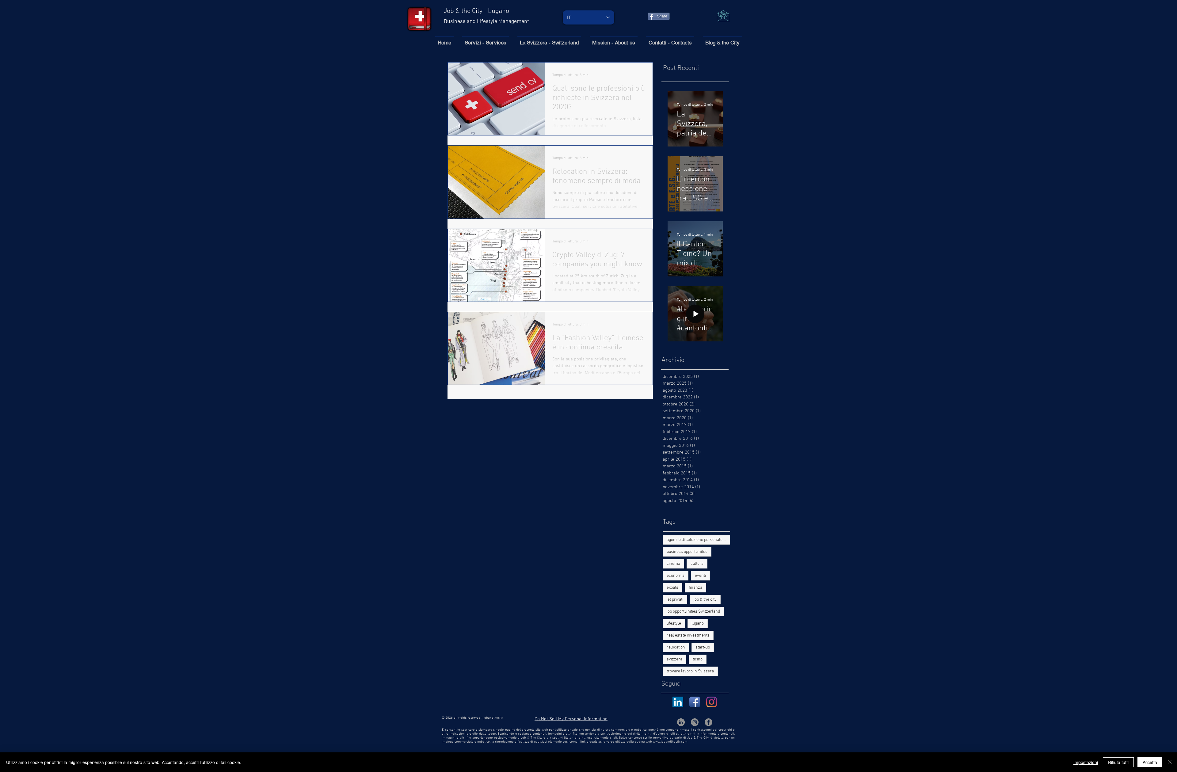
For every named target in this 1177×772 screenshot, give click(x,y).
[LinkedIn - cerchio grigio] (681, 722)
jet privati (675, 599)
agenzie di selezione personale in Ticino (698, 539)
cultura (697, 563)
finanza (695, 587)
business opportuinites (687, 551)
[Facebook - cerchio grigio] (708, 722)
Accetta (1150, 762)
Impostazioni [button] (1085, 762)
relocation (676, 647)
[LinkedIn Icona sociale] (677, 702)
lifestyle (674, 623)
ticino (698, 659)
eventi (700, 575)
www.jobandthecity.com (670, 742)
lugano (697, 623)
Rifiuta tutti (1118, 762)
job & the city (705, 599)
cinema (673, 563)
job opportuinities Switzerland (693, 611)
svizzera (674, 659)
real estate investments (688, 635)
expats (672, 587)
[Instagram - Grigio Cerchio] (695, 722)
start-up (702, 647)
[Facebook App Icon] (694, 702)
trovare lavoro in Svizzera (690, 671)
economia (675, 575)
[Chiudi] (1169, 762)
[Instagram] (711, 702)
